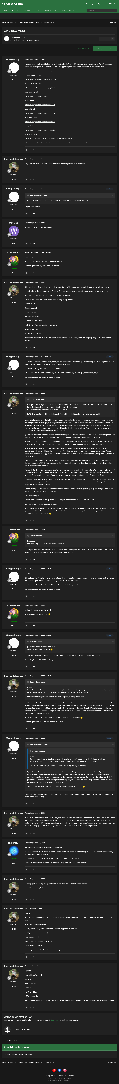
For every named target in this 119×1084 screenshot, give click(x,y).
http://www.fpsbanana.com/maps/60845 (40, 113)
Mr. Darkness (13, 252)
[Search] (114, 10)
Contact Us (62, 1076)
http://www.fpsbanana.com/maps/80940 (40, 79)
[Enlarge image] (50, 513)
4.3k (14, 273)
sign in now (55, 1020)
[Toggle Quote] (28, 195)
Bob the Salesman (13, 159)
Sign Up (112, 4)
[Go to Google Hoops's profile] (6, 38)
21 (15, 243)
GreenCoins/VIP (50, 10)
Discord (72, 10)
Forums (15, 10)
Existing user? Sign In (95, 4)
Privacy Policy (50, 1076)
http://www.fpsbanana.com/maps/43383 (40, 130)
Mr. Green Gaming (12, 3)
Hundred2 (13, 843)
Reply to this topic (105, 49)
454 (14, 80)
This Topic (105, 10)
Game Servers (27, 10)
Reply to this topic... (24, 1029)
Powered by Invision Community (59, 1080)
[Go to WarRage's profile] (14, 231)
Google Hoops (13, 59)
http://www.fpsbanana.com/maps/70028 (40, 96)
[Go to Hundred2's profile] (14, 851)
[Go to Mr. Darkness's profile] (14, 261)
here (54, 325)
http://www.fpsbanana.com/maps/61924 (40, 105)
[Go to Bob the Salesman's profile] (14, 167)
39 (14, 179)
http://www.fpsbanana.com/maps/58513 (40, 122)
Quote (32, 150)
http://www (29, 88)
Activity (62, 10)
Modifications (34, 40)
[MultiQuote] (26, 150)
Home (6, 10)
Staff (38, 10)
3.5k (14, 863)
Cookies (71, 1076)
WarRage (13, 223)
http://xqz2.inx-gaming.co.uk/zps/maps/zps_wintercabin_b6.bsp (49, 138)
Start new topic (83, 49)
